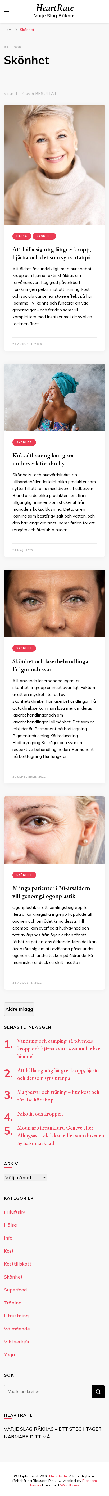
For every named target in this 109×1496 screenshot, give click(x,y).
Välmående (17, 1329)
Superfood (15, 1290)
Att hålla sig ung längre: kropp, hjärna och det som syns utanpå (51, 253)
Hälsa (21, 236)
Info (8, 1238)
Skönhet (44, 236)
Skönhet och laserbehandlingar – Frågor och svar (54, 665)
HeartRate (55, 8)
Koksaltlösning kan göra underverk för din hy (43, 459)
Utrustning (16, 1316)
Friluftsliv (14, 1212)
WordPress (70, 1485)
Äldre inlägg (19, 1009)
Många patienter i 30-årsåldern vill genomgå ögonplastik (51, 892)
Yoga (9, 1355)
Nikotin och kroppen (40, 1113)
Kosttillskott (17, 1264)
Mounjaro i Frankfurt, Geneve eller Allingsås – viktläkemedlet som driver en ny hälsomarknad (60, 1135)
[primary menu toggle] (6, 11)
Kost (9, 1251)
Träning (13, 1303)
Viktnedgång (19, 1342)
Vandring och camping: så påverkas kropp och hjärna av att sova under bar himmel (58, 1048)
